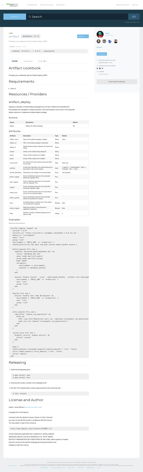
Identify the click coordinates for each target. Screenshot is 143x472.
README (15, 61)
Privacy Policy (71, 467)
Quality (42, 61)
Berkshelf (18, 46)
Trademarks (14, 465)
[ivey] (105, 42)
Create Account (122, 5)
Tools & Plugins (46, 5)
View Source (102, 54)
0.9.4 (29, 36)
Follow (84, 36)
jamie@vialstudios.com (33, 407)
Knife (24, 46)
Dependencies (28, 61)
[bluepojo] (110, 42)
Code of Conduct (44, 467)
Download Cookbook (117, 82)
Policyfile (12, 46)
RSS (11, 33)
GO (134, 16)
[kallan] (116, 42)
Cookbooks (32, 5)
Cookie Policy (80, 467)
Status (98, 467)
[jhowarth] (99, 42)
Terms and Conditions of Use (58, 467)
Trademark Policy (90, 467)
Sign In (135, 5)
